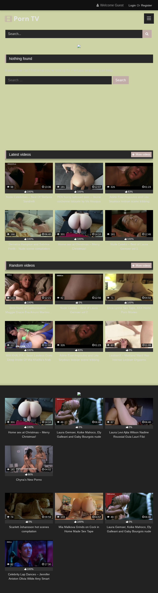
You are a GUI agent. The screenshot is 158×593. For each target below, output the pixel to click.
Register (146, 5)
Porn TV (25, 18)
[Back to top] (145, 581)
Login (132, 5)
